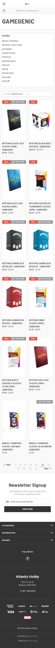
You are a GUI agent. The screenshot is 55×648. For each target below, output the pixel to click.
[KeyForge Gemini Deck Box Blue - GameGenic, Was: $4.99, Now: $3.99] (41, 240)
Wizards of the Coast (12, 45)
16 (30, 469)
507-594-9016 (28, 591)
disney (5, 69)
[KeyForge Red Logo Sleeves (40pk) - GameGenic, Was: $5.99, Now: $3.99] (41, 357)
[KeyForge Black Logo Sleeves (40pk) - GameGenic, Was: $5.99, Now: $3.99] (14, 120)
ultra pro (6, 65)
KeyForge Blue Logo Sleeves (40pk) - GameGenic (12, 206)
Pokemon (6, 57)
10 (30, 465)
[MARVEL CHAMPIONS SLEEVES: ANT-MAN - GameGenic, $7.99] (14, 420)
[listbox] (19, 94)
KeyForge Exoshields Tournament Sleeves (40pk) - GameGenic (40, 206)
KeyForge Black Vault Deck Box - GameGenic (40, 145)
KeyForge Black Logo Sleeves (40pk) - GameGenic (13, 146)
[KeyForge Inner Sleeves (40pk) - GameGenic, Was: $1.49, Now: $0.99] (41, 297)
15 (24, 469)
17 (36, 469)
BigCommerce (32, 636)
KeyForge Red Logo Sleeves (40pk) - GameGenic (38, 383)
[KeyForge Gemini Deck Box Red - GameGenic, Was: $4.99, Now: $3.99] (14, 297)
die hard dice (8, 73)
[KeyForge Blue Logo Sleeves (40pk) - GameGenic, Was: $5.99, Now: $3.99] (14, 180)
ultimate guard (8, 61)
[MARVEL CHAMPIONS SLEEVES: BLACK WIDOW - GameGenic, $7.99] (41, 420)
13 (48, 465)
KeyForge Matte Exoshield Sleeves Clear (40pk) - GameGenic (11, 385)
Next (46, 469)
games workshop (10, 41)
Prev (8, 465)
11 (36, 465)
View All (5, 81)
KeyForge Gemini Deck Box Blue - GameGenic (40, 265)
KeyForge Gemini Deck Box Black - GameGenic (13, 265)
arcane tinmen (8, 53)
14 (18, 469)
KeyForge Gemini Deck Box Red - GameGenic (13, 322)
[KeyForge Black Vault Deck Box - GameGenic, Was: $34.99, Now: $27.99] (41, 120)
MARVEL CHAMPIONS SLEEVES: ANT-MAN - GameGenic (11, 446)
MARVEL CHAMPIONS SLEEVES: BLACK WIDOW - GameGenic (40, 446)
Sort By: (7, 94)
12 (42, 465)
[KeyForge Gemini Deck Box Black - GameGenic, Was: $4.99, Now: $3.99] (14, 240)
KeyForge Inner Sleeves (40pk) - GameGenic (37, 323)
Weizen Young (31, 641)
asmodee (6, 77)
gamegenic (7, 49)
